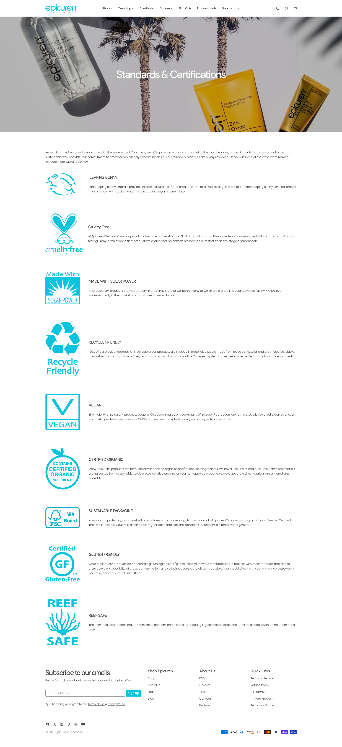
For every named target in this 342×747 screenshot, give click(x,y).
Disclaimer (258, 692)
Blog (151, 699)
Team (203, 692)
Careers (204, 685)
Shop (151, 678)
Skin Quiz (154, 685)
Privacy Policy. (116, 704)
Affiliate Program (262, 699)
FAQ (202, 678)
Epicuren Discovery (69, 732)
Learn (152, 692)
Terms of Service (262, 678)
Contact (205, 699)
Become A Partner (263, 705)
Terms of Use (96, 704)
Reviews (204, 705)
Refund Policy (260, 685)
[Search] (278, 8)
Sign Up (133, 693)
